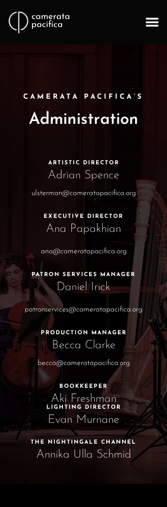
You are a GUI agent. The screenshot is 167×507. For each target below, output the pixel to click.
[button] (151, 22)
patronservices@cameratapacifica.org (83, 309)
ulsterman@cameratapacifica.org (84, 193)
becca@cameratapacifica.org (84, 363)
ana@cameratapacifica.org (84, 251)
